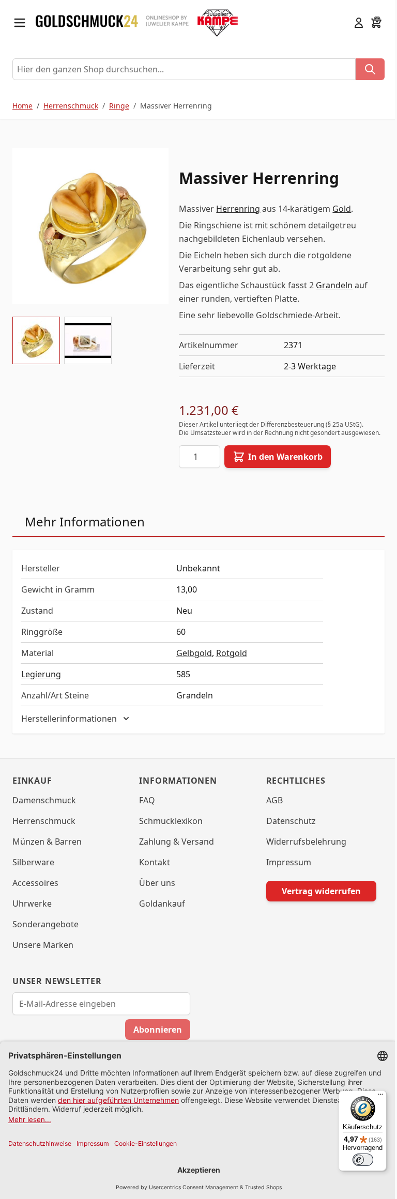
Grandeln (334, 285)
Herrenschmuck (70, 106)
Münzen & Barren (47, 849)
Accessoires (35, 891)
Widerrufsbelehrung (301, 849)
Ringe (119, 106)
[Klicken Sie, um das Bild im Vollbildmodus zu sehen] (90, 226)
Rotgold (231, 653)
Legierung (41, 674)
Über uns (154, 891)
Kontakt (151, 870)
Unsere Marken (42, 953)
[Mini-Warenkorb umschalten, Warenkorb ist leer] (376, 22)
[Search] (370, 69)
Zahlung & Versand (173, 849)
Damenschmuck (44, 808)
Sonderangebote (45, 932)
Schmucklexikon (168, 829)
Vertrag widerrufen (314, 899)
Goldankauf (159, 911)
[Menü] (373, 1097)
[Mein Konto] (358, 22)
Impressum (283, 870)
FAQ (144, 808)
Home (22, 106)
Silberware (33, 870)
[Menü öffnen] (19, 22)
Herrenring (238, 208)
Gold (341, 208)
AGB (269, 808)
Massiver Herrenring (176, 106)
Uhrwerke (32, 911)
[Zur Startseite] (87, 22)
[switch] (355, 1160)
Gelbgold (194, 653)
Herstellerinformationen (69, 727)
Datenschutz (286, 829)
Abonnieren (154, 1038)
